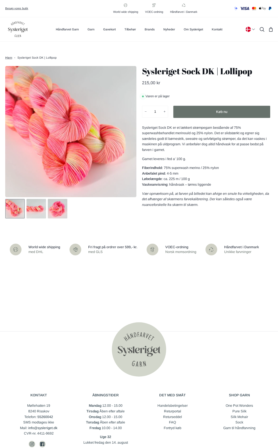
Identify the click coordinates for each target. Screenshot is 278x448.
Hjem (8, 57)
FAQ (172, 422)
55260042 (45, 417)
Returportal (172, 411)
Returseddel (172, 417)
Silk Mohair (239, 417)
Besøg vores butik (16, 8)
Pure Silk (239, 411)
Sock (239, 422)
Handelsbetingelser (172, 405)
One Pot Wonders (239, 405)
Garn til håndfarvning (239, 428)
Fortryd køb (172, 428)
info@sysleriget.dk (42, 428)
